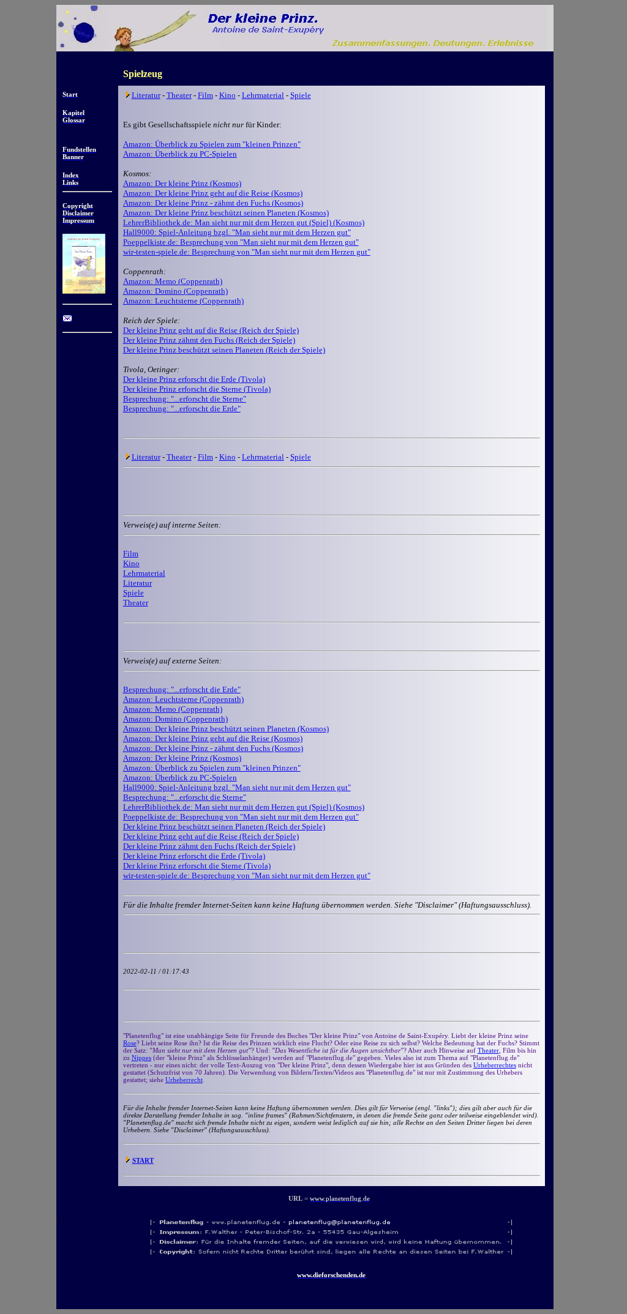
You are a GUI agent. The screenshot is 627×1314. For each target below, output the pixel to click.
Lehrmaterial (263, 95)
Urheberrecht (184, 1079)
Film (205, 95)
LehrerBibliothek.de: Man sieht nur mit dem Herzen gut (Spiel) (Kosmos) (243, 222)
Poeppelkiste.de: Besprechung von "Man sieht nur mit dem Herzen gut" (241, 242)
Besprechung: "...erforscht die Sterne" (184, 398)
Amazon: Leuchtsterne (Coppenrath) (183, 300)
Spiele (300, 95)
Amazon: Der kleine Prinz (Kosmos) (182, 183)
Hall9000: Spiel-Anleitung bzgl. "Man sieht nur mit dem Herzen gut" (237, 232)
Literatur (146, 95)
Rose (130, 1043)
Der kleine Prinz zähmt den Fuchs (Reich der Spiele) (209, 340)
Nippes (141, 1057)
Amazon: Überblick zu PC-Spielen (180, 154)
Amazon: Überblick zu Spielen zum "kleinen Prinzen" (212, 144)
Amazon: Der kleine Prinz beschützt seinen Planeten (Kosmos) (226, 212)
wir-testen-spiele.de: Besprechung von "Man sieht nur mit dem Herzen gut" (246, 251)
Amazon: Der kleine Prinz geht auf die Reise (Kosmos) (212, 193)
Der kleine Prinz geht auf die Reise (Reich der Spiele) (211, 330)
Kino (227, 95)
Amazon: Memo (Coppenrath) (172, 281)
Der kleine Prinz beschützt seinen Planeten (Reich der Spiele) (224, 349)
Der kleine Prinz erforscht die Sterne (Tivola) (197, 389)
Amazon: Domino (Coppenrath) (175, 291)
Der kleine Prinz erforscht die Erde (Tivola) (194, 379)
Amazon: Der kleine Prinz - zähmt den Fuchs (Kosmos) (213, 202)
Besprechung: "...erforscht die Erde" (182, 408)
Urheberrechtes (494, 1065)
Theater (179, 95)
